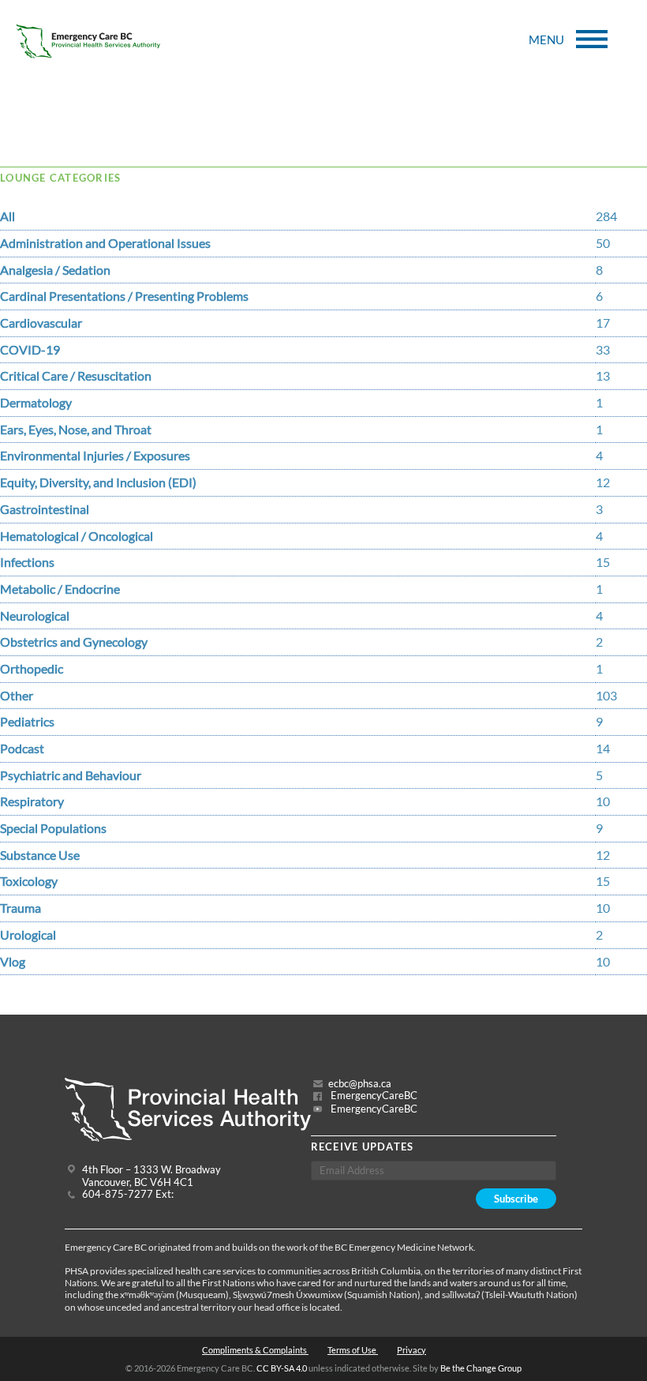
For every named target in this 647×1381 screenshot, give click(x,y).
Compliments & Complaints (255, 1350)
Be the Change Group (481, 1368)
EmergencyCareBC (372, 1095)
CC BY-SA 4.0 (281, 1368)
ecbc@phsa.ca (359, 1084)
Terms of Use (352, 1350)
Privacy (411, 1350)
